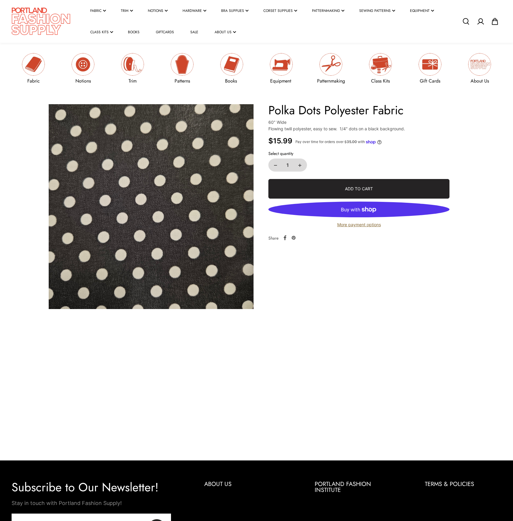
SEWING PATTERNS (375, 10)
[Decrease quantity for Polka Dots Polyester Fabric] (275, 165)
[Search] (465, 21)
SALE (194, 32)
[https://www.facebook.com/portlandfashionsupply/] (285, 237)
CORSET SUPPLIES (278, 10)
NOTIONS (155, 10)
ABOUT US (223, 32)
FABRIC (96, 10)
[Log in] (480, 21)
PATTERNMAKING (326, 10)
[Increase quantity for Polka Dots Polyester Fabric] (300, 165)
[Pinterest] (293, 237)
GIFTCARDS (165, 32)
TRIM (125, 10)
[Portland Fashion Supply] (41, 21)
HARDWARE (192, 10)
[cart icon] (494, 21)
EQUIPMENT (420, 10)
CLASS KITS (99, 32)
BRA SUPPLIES (232, 10)
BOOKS (134, 32)
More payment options (359, 224)
